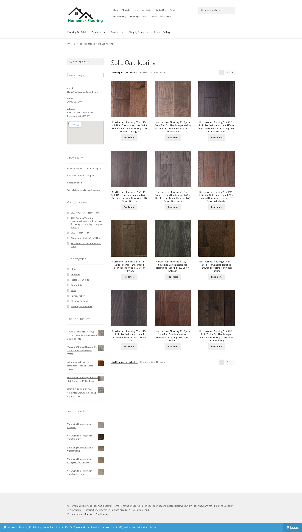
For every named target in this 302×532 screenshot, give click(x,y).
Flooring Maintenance (161, 16)
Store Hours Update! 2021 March (86, 238)
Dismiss (294, 527)
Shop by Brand (136, 32)
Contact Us (160, 9)
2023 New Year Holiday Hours (85, 212)
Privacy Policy (119, 16)
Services (115, 32)
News (172, 9)
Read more (129, 137)
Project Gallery (162, 32)
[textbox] (85, 75)
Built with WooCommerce (98, 513)
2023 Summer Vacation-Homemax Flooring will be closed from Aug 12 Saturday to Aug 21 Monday (87, 223)
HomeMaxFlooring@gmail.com (82, 91)
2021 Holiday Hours (80, 232)
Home (74, 43)
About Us (126, 9)
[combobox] (85, 75)
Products (96, 32)
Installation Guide (143, 9)
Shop (115, 9)
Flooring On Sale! (138, 16)
